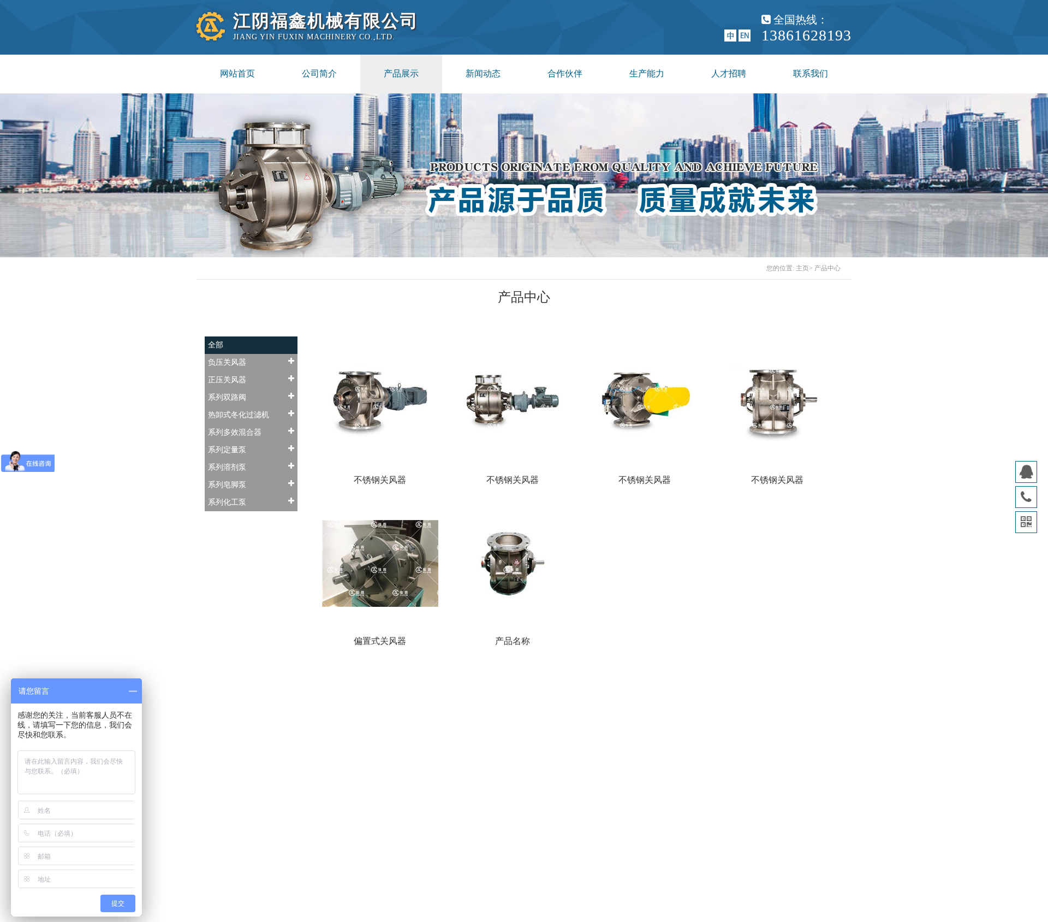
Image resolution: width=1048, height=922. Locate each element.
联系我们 (810, 73)
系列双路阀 (227, 397)
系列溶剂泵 (227, 467)
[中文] (730, 35)
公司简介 (319, 73)
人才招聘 (728, 73)
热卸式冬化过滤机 (238, 415)
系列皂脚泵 (227, 485)
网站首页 (237, 73)
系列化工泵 (227, 502)
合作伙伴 (564, 73)
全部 (215, 345)
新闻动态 (483, 73)
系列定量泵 (227, 450)
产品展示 (401, 73)
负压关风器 (227, 362)
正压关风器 (227, 380)
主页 (802, 268)
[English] (745, 35)
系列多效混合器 (234, 432)
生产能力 (646, 73)
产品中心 (827, 268)
